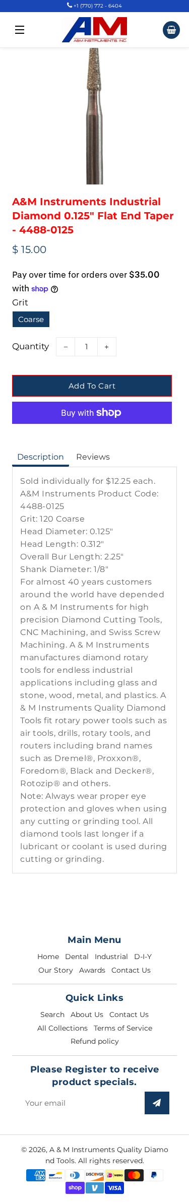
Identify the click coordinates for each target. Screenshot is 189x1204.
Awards (92, 970)
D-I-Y (143, 956)
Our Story (55, 970)
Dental (77, 956)
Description (40, 457)
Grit (20, 302)
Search (52, 1014)
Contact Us (131, 970)
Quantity (30, 346)
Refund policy (95, 1041)
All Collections (62, 1028)
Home (48, 956)
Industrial (111, 956)
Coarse (31, 319)
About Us (87, 1014)
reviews (93, 457)
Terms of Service (123, 1028)
